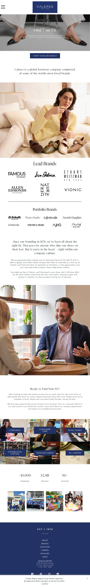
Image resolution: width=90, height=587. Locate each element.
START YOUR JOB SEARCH (45, 56)
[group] (16, 502)
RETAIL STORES (75, 430)
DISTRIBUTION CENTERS (15, 453)
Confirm (45, 583)
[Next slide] (79, 502)
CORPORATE (15, 430)
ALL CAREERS (75, 453)
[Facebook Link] (32, 574)
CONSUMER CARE (45, 430)
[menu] (3, 9)
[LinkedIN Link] (57, 574)
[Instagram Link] (49, 574)
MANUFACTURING (45, 453)
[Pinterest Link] (41, 574)
